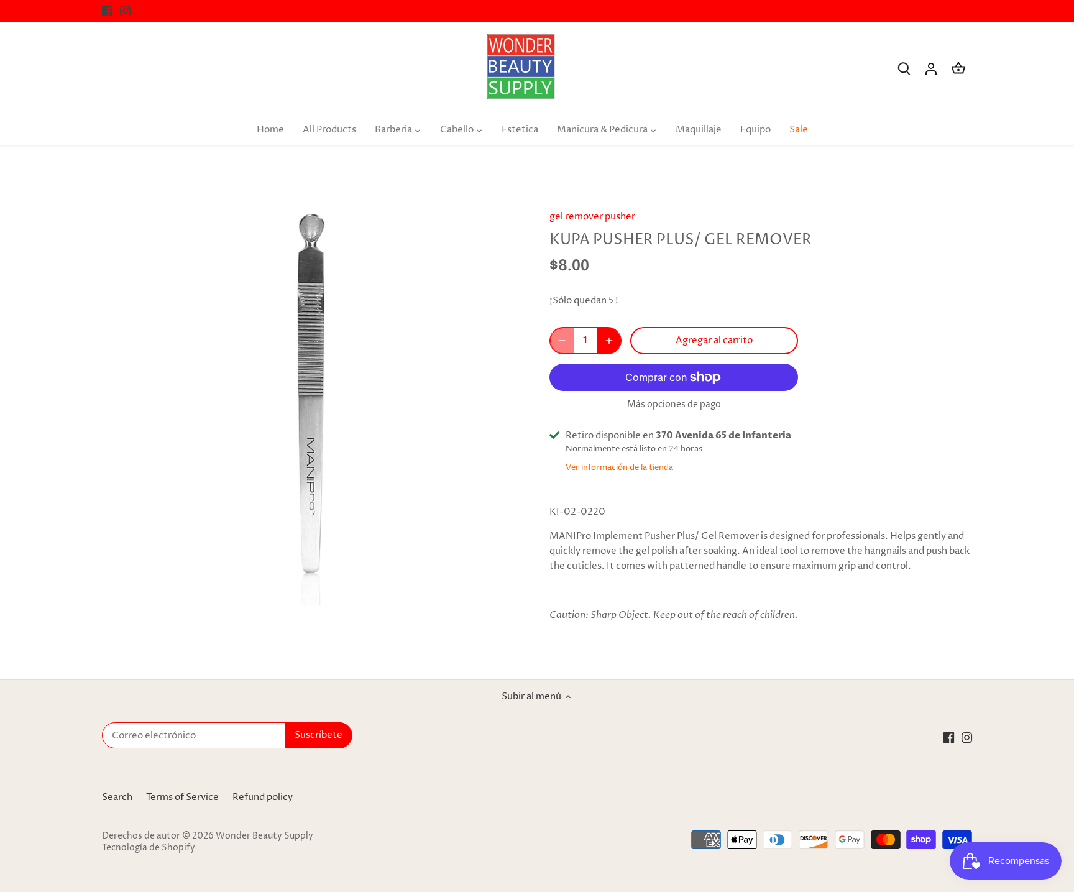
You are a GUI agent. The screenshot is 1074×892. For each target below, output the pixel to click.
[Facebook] (107, 10)
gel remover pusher (592, 216)
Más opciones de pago (674, 404)
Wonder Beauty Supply (264, 836)
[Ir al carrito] (958, 69)
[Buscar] (903, 69)
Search (117, 797)
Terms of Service (182, 797)
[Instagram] (125, 10)
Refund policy (262, 797)
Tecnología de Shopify (148, 847)
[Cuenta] (931, 69)
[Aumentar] (609, 341)
